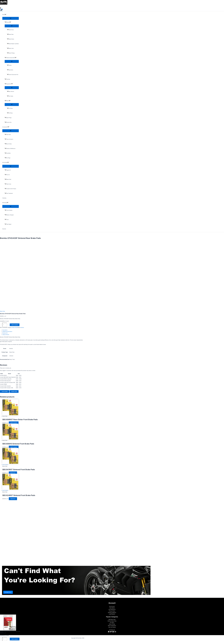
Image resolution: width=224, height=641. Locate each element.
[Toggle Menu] (10, 18)
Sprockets (11, 69)
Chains (10, 65)
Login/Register (112, 614)
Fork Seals (11, 96)
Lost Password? (112, 609)
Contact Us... (8, 592)
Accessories (5, 127)
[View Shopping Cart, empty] (1, 10)
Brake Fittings (12, 53)
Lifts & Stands (9, 210)
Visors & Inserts (9, 139)
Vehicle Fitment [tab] (5, 334)
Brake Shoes (11, 39)
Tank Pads (8, 134)
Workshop (4, 202)
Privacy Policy (112, 611)
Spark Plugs (8, 117)
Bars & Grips (9, 143)
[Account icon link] (0, 8)
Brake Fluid (8, 179)
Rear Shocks (11, 91)
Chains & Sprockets (10, 57)
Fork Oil (8, 174)
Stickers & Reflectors (10, 148)
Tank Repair (8, 224)
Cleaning (4, 198)
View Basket (112, 607)
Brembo (22, 327)
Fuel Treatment (9, 193)
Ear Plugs (8, 157)
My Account (112, 606)
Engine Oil (8, 170)
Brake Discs (11, 29)
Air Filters (11, 108)
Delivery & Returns (112, 612)
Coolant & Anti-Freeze (11, 188)
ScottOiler (8, 153)
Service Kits (8, 122)
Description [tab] (4, 330)
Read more (13, 472)
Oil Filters (11, 113)
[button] (5, 14)
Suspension (8, 83)
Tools (7, 219)
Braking (8, 22)
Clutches (8, 79)
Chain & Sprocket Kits (13, 74)
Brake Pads (11, 34)
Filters (7, 100)
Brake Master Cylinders (14, 43)
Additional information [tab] (7, 331)
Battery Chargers (10, 214)
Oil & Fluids (4, 162)
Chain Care (8, 184)
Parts (3, 14)
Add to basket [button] (14, 422)
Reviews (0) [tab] (5, 333)
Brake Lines (11, 48)
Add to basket (14, 324)
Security (4, 228)
